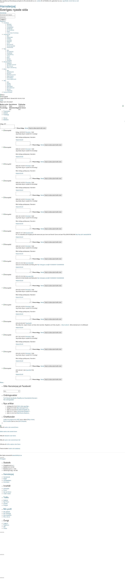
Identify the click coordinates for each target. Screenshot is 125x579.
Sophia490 (29, 323)
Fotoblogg (6, 114)
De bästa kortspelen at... (23, 409)
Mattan (5, 69)
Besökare (6, 119)
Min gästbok (6, 512)
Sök (4, 527)
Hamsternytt (9, 28)
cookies (39, 1)
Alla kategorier (10, 51)
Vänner (5, 118)
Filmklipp (9, 38)
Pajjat (4, 48)
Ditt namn (9, 73)
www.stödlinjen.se (17, 455)
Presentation (6, 111)
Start (8, 35)
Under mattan (7, 493)
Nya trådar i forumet (11, 64)
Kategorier (9, 41)
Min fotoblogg (7, 513)
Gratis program (10, 76)
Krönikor (9, 59)
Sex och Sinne (7, 492)
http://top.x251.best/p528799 (83, 234)
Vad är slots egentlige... (23, 406)
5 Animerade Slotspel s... (23, 411)
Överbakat (9, 60)
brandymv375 (29, 233)
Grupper (5, 505)
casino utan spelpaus (14, 448)
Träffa (4, 80)
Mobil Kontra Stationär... (23, 413)
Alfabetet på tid (10, 72)
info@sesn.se (78, 531)
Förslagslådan (10, 27)
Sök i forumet (10, 66)
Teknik (8, 56)
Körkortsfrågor (10, 77)
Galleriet (9, 85)
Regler (8, 31)
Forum (5, 490)
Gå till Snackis (22, 421)
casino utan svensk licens (11, 427)
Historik (18, 140)
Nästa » (2, 382)
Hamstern (28, 132)
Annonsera (9, 25)
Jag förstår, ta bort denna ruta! (70, 1)
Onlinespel (9, 40)
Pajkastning (9, 90)
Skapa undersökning (11, 67)
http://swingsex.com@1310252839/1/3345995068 (50, 264)
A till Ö (8, 43)
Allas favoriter (10, 47)
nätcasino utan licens (10, 436)
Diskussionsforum (7, 61)
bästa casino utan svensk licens (8, 431)
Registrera (6, 525)
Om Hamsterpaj (10, 30)
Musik (8, 57)
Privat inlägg (20, 128)
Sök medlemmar (10, 87)
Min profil (7, 508)
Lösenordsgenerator (11, 79)
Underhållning (6, 34)
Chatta (5, 528)
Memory (9, 89)
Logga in (5, 523)
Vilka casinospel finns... (22, 408)
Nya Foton (6, 502)
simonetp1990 (29, 263)
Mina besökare (7, 515)
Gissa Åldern (10, 86)
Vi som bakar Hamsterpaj (12, 33)
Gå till (21, 140)
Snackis (8, 83)
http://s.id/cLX (65, 325)
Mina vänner (6, 517)
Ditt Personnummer (11, 74)
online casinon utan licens (13, 444)
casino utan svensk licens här (12, 440)
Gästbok (5, 113)
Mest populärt (10, 44)
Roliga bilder (10, 37)
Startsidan (9, 24)
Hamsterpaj (6, 22)
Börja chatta (31, 419)
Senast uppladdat (11, 46)
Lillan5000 (28, 370)
